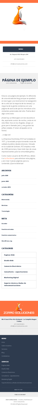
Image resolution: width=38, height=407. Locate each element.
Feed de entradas (8, 229)
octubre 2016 (6, 187)
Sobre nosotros (6, 346)
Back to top (18, 389)
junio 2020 (5, 181)
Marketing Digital (11, 278)
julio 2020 (5, 175)
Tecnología (6, 211)
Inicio (3, 342)
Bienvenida (5, 199)
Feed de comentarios (9, 235)
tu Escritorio (9, 158)
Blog (3, 352)
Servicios (4, 349)
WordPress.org (7, 241)
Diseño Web (8, 261)
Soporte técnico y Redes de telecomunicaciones (15, 284)
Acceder (4, 223)
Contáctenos (6, 356)
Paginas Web (9, 255)
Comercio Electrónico (12, 266)
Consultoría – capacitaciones (16, 272)
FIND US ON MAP (19, 394)
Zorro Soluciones (11, 400)
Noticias (4, 205)
